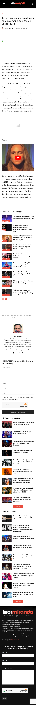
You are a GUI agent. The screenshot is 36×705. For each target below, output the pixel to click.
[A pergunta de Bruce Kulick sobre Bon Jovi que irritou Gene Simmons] (7, 443)
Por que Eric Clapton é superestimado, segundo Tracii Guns (22, 274)
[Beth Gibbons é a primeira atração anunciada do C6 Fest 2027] (7, 471)
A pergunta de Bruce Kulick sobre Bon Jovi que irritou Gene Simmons (23, 443)
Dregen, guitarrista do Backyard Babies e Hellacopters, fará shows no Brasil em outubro (23, 480)
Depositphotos (15, 639)
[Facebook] (9, 33)
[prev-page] (3, 299)
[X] (13, 33)
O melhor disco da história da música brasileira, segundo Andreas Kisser (22, 247)
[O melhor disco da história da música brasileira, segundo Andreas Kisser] (7, 247)
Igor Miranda (9, 28)
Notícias (5, 14)
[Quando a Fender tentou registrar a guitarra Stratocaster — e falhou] (7, 518)
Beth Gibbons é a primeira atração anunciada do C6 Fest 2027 (22, 471)
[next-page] (6, 299)
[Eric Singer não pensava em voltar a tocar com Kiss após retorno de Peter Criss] (7, 566)
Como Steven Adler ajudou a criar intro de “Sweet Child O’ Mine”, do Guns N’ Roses (23, 462)
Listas (3, 230)
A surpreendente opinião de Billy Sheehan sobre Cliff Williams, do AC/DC (23, 594)
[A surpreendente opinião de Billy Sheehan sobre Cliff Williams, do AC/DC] (7, 595)
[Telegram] (21, 33)
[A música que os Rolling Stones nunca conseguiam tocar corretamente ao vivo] (7, 265)
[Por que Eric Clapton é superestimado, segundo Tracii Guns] (7, 274)
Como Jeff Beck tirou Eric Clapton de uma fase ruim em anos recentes (23, 585)
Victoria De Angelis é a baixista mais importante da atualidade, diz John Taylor (23, 238)
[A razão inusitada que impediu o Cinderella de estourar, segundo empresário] (7, 256)
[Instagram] (16, 352)
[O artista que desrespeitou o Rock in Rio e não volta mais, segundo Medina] (7, 576)
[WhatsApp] (17, 33)
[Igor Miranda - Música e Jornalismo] (18, 4)
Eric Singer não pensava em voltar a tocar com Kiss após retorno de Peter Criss (22, 566)
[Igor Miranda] (3, 28)
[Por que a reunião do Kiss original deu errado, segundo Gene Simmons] (7, 557)
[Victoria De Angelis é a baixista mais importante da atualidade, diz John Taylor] (7, 238)
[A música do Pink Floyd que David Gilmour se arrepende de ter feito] (7, 218)
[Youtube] (22, 352)
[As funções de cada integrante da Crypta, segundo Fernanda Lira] (7, 424)
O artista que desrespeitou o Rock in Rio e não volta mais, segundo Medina (23, 575)
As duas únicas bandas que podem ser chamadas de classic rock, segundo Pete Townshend (23, 292)
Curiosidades (5, 221)
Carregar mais (17, 506)
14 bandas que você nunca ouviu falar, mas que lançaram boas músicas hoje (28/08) (23, 490)
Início (3, 315)
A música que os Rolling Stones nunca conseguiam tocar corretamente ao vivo (23, 265)
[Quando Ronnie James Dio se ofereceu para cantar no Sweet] (7, 548)
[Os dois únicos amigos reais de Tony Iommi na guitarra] (7, 453)
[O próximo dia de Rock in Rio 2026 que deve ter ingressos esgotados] (7, 500)
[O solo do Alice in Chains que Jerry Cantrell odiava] (7, 434)
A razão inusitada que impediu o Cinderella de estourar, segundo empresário (23, 256)
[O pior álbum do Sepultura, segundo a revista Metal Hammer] (7, 538)
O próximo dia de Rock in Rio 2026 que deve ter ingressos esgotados (22, 499)
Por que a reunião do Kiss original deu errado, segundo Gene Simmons (23, 557)
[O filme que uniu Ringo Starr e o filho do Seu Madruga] (7, 283)
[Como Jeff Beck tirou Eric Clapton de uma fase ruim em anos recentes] (7, 585)
